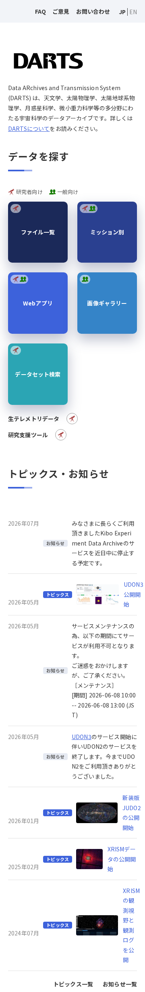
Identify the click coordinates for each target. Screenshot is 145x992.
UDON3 (81, 737)
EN (133, 12)
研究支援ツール (28, 435)
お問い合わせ (93, 11)
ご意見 (60, 11)
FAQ (40, 11)
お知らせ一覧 (120, 984)
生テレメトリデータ (33, 419)
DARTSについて (29, 128)
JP (122, 12)
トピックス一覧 (73, 984)
